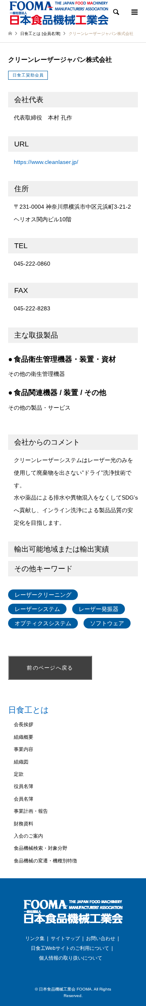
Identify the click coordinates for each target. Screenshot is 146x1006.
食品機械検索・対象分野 (40, 848)
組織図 (21, 762)
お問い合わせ (100, 938)
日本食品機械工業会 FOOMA (65, 989)
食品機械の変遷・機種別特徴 (45, 861)
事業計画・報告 (31, 811)
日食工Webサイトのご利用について (70, 948)
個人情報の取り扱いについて (70, 958)
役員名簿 (23, 786)
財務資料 (23, 824)
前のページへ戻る (50, 668)
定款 (19, 774)
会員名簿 (23, 799)
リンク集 (35, 938)
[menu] (134, 12)
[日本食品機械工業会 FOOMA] (59, 13)
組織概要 (23, 737)
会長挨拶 (23, 724)
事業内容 (23, 749)
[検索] (115, 12)
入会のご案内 (28, 836)
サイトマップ (65, 938)
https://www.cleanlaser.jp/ (46, 162)
